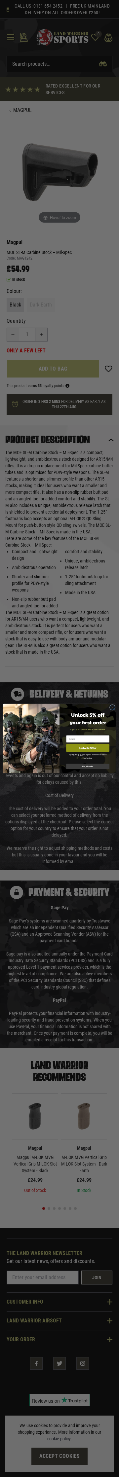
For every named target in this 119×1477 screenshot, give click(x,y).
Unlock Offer (87, 748)
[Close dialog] (112, 707)
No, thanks (88, 766)
